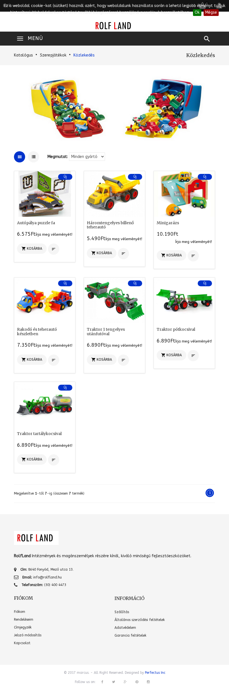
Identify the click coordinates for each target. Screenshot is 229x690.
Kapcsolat (22, 643)
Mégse (211, 12)
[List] (33, 156)
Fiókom (19, 612)
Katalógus (23, 55)
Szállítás (122, 612)
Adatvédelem (125, 628)
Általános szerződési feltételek (140, 620)
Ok (197, 12)
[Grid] (19, 156)
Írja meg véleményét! (54, 234)
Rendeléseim (23, 620)
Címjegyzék (23, 627)
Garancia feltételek (130, 635)
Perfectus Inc (155, 673)
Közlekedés (84, 55)
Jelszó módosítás (27, 635)
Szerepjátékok (53, 55)
